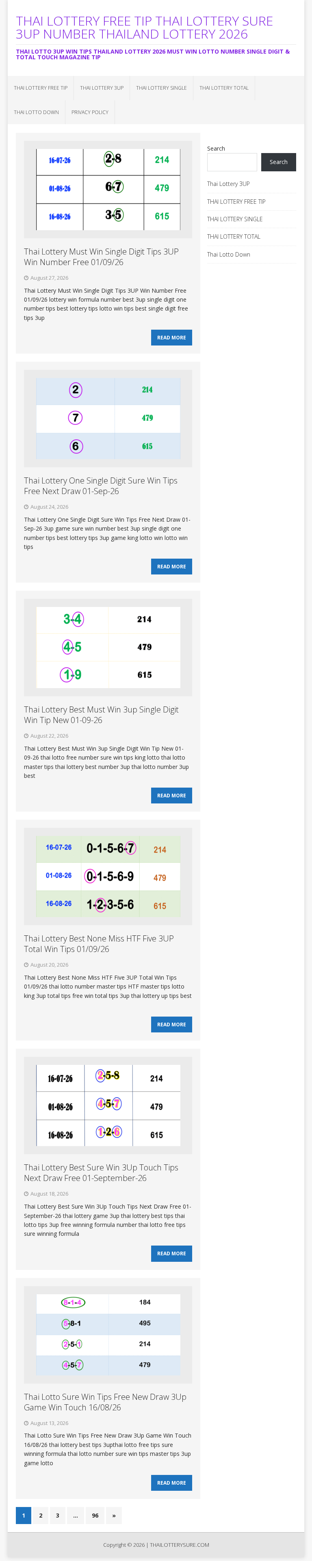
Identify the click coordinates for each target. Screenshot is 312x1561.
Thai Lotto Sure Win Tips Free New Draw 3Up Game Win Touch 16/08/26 (105, 1402)
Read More (171, 337)
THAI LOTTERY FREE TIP (40, 87)
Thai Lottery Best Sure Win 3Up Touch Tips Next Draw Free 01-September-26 (101, 1172)
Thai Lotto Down (36, 112)
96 (95, 1515)
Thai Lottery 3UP (102, 87)
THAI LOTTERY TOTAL (224, 87)
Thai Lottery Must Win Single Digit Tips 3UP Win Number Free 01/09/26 (101, 257)
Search (216, 148)
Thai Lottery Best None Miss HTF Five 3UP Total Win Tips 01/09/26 (99, 943)
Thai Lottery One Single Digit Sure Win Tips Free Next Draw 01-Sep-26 (101, 486)
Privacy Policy (90, 112)
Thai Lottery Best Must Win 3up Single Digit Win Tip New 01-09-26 (101, 714)
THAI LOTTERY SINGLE (161, 87)
